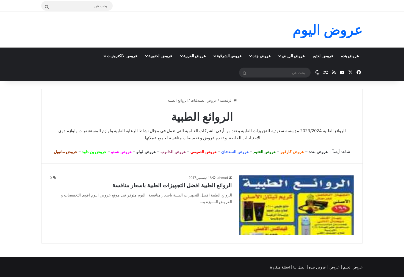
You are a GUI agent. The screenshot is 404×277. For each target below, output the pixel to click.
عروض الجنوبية (160, 55)
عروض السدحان (235, 151)
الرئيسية (227, 100)
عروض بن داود (94, 151)
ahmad (222, 178)
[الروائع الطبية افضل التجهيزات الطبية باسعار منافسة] (296, 205)
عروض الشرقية (229, 55)
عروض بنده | (317, 267)
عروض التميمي (203, 151)
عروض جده (262, 55)
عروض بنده (350, 55)
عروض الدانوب (173, 151)
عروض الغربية (194, 55)
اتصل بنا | (299, 267)
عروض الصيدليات (204, 100)
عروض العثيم (323, 55)
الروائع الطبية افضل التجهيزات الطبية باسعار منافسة (172, 185)
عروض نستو (121, 151)
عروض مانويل (66, 151)
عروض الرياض (293, 55)
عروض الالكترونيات (122, 55)
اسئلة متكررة (280, 267)
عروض (209, 137)
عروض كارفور (292, 151)
